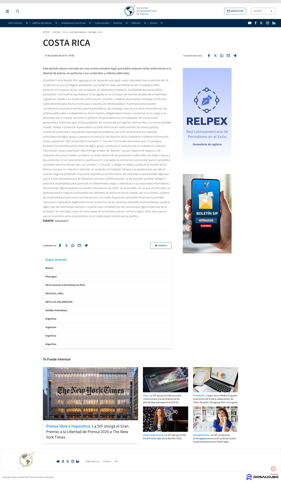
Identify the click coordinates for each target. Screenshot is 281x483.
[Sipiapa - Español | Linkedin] (273, 22)
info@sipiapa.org (92, 461)
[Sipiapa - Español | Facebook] (255, 22)
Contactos (107, 461)
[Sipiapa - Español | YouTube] (250, 23)
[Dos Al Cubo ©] (263, 479)
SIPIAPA (46, 32)
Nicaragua (51, 276)
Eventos (117, 23)
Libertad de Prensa (42, 23)
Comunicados (102, 23)
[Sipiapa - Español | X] (261, 23)
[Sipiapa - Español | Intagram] (267, 22)
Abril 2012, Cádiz (54, 293)
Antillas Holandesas (56, 310)
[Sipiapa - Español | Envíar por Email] (228, 55)
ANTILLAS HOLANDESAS (59, 302)
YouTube (58, 461)
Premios (136, 23)
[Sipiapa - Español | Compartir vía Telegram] (235, 55)
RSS (116, 461)
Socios (153, 23)
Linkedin (77, 461)
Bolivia (49, 268)
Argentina (50, 319)
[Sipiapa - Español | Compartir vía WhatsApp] (222, 55)
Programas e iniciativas (73, 23)
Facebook (62, 461)
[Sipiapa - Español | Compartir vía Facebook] (209, 55)
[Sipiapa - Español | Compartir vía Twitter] (215, 55)
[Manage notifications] (273, 468)
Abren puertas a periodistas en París (65, 285)
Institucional (15, 23)
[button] (235, 11)
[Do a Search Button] (16, 11)
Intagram (72, 461)
